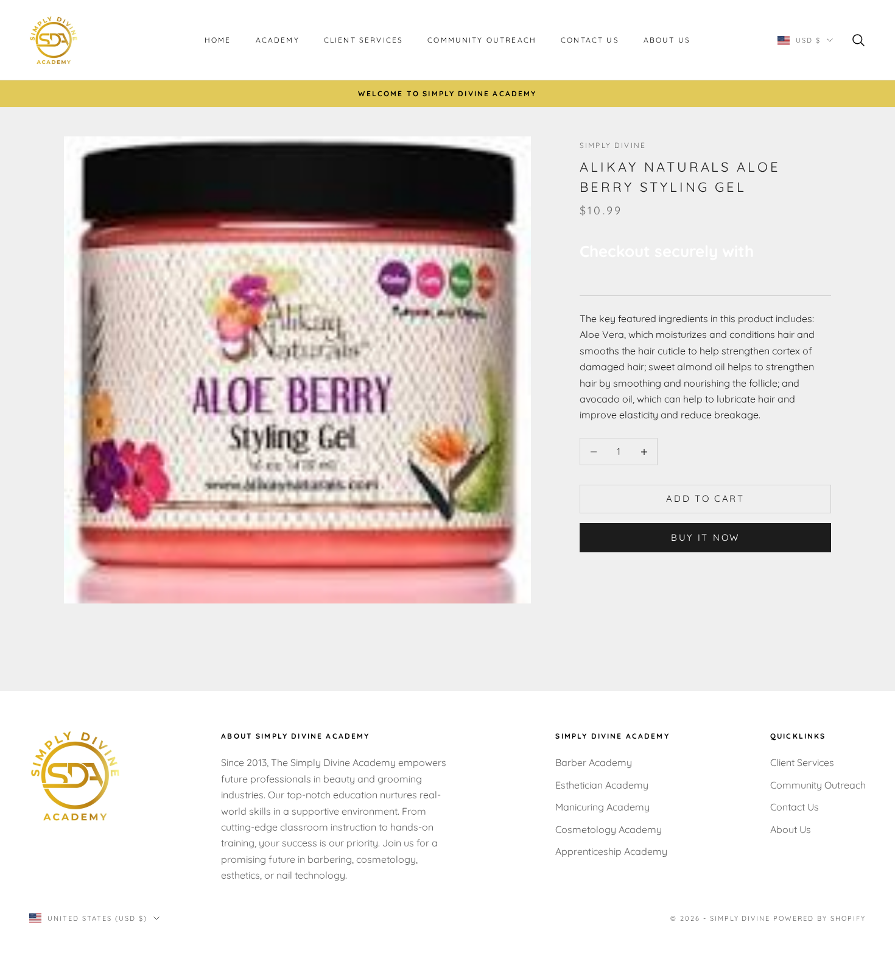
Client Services (363, 39)
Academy (278, 39)
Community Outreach (481, 39)
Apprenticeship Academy (611, 851)
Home (218, 39)
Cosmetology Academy (608, 829)
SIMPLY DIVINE (613, 145)
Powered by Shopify (819, 918)
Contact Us (590, 39)
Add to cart (705, 499)
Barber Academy (593, 762)
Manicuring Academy (602, 807)
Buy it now (705, 537)
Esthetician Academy (601, 785)
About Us (667, 39)
